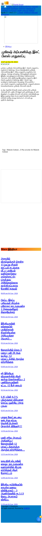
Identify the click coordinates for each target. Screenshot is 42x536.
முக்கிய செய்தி (12, 6)
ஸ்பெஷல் (34, 12)
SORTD (27, 508)
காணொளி (5, 14)
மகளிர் (19, 10)
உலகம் (8, 8)
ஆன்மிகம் (4, 10)
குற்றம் (3, 8)
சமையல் (25, 10)
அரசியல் (21, 6)
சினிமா (31, 10)
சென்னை (14, 8)
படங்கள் (20, 12)
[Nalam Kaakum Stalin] (21, 43)
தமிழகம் (35, 6)
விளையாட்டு (30, 8)
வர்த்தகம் (22, 8)
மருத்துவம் (13, 10)
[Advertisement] (21, 126)
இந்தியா (28, 6)
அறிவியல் (27, 12)
